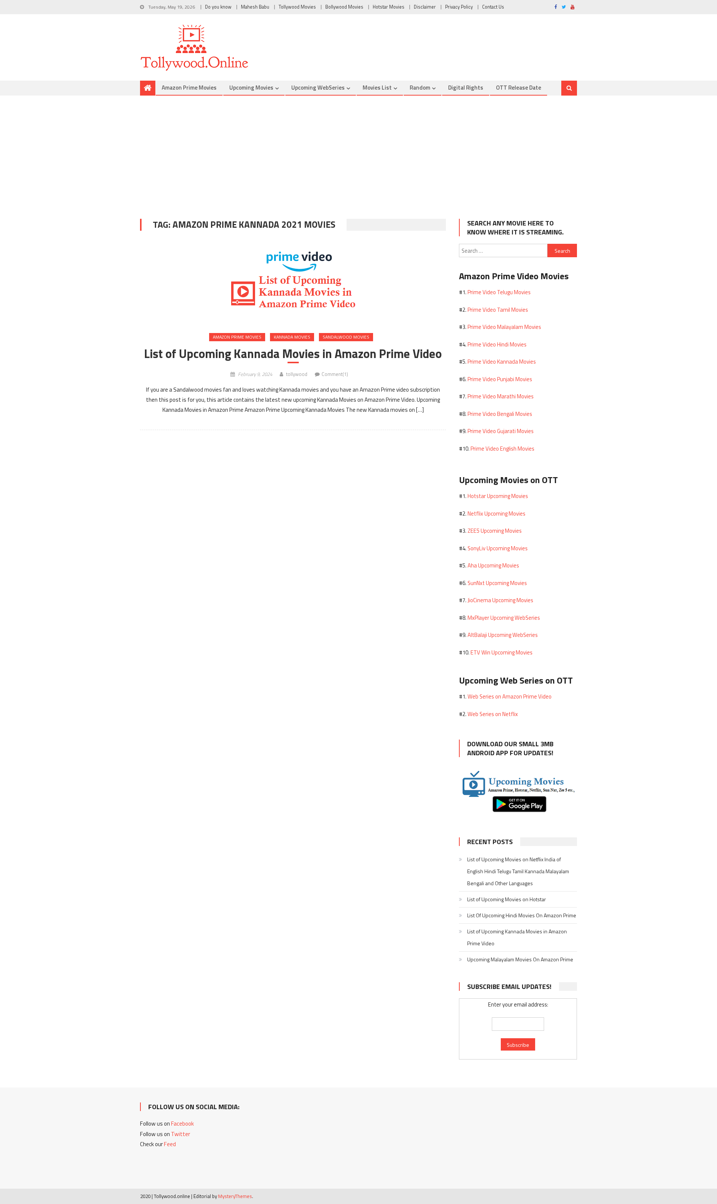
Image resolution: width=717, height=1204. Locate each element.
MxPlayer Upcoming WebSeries (504, 617)
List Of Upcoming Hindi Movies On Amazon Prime (521, 915)
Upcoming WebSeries (318, 87)
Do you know (218, 6)
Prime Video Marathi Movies (501, 396)
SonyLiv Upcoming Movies (498, 548)
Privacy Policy (459, 6)
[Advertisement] (358, 151)
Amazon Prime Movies (189, 87)
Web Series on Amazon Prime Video (510, 696)
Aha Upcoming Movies (493, 565)
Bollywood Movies (344, 6)
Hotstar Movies (388, 6)
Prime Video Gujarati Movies (501, 431)
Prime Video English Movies (502, 448)
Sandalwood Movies (346, 336)
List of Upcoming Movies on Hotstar (506, 899)
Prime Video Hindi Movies (497, 344)
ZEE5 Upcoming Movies (495, 530)
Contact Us (493, 6)
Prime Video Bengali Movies (500, 414)
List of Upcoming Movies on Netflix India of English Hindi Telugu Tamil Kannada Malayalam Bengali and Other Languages (518, 871)
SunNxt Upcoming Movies (497, 583)
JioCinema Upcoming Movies (500, 600)
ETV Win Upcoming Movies (502, 652)
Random (420, 87)
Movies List (377, 87)
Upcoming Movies (251, 87)
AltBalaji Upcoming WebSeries (503, 635)
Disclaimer (425, 6)
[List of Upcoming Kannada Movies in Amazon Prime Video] (293, 283)
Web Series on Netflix (493, 714)
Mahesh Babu (255, 6)
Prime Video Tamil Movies (498, 309)
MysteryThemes (235, 1196)
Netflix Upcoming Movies (496, 513)
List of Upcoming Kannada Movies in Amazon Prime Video (293, 353)
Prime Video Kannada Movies (502, 361)
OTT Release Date (518, 87)
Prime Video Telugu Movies (499, 292)
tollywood (296, 374)
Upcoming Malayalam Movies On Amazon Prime (520, 959)
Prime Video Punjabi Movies (500, 379)
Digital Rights (465, 87)
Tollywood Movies (297, 6)
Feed (170, 1144)
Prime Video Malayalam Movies (504, 327)
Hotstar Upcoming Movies (498, 496)
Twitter (180, 1134)
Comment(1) (335, 374)
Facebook (182, 1123)
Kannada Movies (292, 336)
